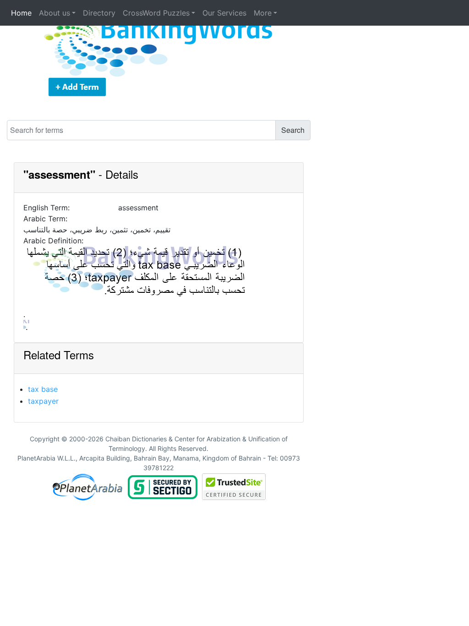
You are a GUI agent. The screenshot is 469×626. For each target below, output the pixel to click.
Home (21, 12)
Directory (99, 12)
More (263, 12)
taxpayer (43, 401)
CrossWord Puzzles (156, 12)
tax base (43, 389)
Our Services (224, 12)
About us (54, 12)
